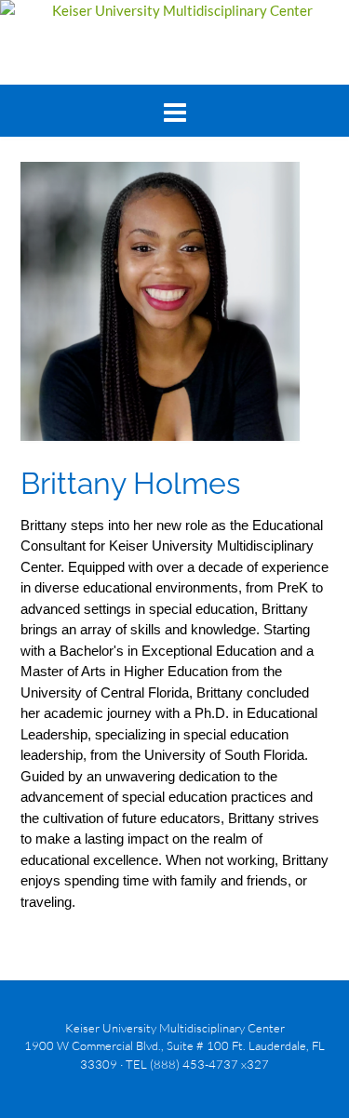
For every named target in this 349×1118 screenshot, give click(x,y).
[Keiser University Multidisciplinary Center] (174, 10)
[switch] (174, 113)
